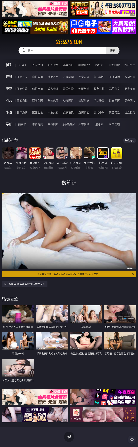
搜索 (112, 50)
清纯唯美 (99, 100)
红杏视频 (83, 124)
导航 (9, 124)
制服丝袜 (83, 89)
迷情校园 (83, 112)
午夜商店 (37, 124)
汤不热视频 (68, 124)
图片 (9, 100)
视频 (9, 77)
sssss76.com (69, 42)
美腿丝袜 (83, 100)
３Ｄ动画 (68, 77)
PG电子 (22, 65)
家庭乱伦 (37, 112)
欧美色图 (53, 100)
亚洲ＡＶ (22, 77)
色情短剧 (114, 124)
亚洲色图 (37, 100)
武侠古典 (68, 112)
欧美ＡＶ (53, 77)
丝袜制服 (99, 77)
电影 (9, 88)
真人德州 (37, 65)
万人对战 (53, 65)
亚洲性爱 (22, 89)
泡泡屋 (99, 124)
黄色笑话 (114, 112)
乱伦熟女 (114, 89)
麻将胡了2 (84, 65)
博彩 (9, 65)
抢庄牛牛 (130, 65)
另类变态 (130, 89)
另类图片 (130, 100)
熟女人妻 (83, 77)
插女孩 (22, 124)
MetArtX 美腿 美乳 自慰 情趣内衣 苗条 (24, 284)
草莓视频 (53, 124)
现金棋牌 (114, 65)
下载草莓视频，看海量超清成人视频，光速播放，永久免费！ (69, 273)
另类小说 (99, 112)
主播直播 (114, 77)
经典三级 (99, 89)
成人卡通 (53, 89)
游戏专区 (68, 65)
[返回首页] (132, 440)
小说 (9, 112)
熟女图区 (114, 100)
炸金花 (99, 65)
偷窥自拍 (22, 100)
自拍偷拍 (37, 77)
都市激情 (22, 112)
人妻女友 (53, 112)
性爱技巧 (130, 112)
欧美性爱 (68, 89)
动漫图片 (68, 100)
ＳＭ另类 (130, 77)
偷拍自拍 (37, 89)
